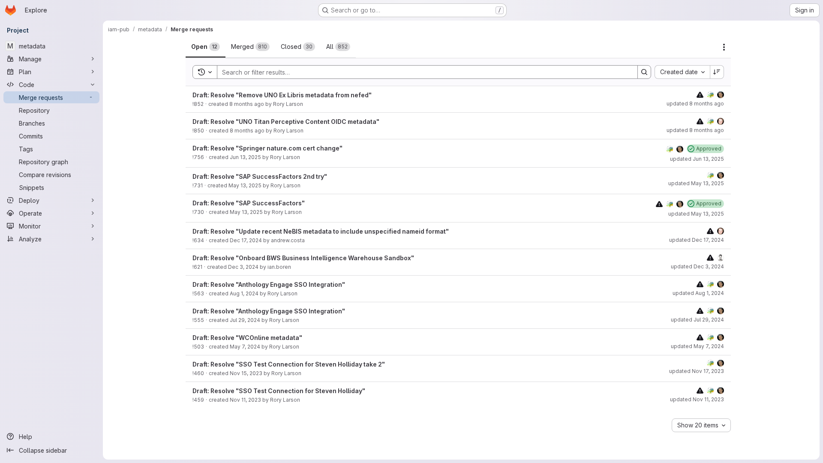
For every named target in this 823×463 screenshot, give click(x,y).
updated (695, 103)
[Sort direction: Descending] (717, 72)
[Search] (644, 72)
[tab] (205, 46)
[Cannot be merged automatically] (700, 94)
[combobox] (682, 72)
